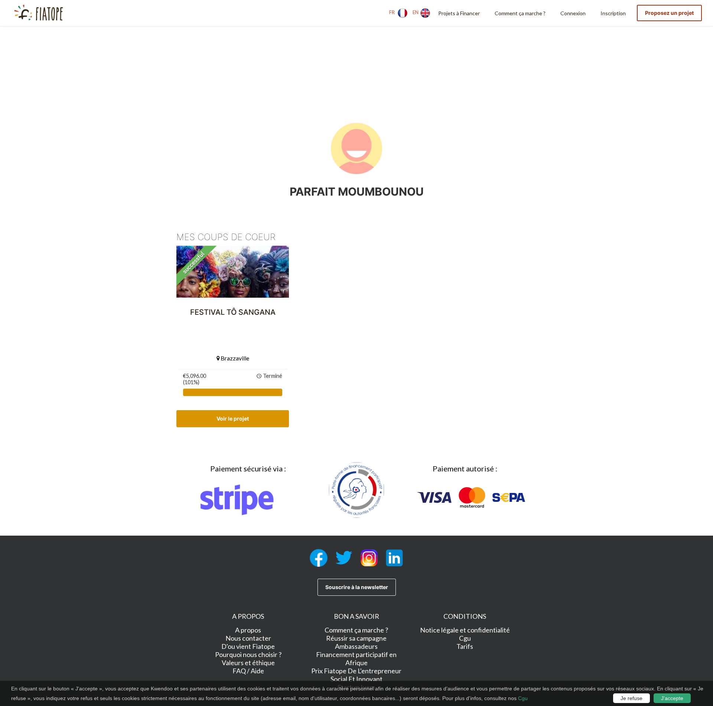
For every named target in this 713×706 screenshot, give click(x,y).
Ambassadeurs (356, 646)
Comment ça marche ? (520, 13)
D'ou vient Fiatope (248, 646)
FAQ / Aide (248, 671)
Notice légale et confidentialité (465, 630)
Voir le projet (232, 418)
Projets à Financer (459, 13)
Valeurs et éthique (248, 662)
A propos (248, 630)
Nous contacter (248, 638)
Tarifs (464, 646)
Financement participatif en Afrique (356, 658)
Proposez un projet (669, 13)
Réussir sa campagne (356, 638)
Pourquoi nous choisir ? (248, 654)
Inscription (613, 13)
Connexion (573, 13)
